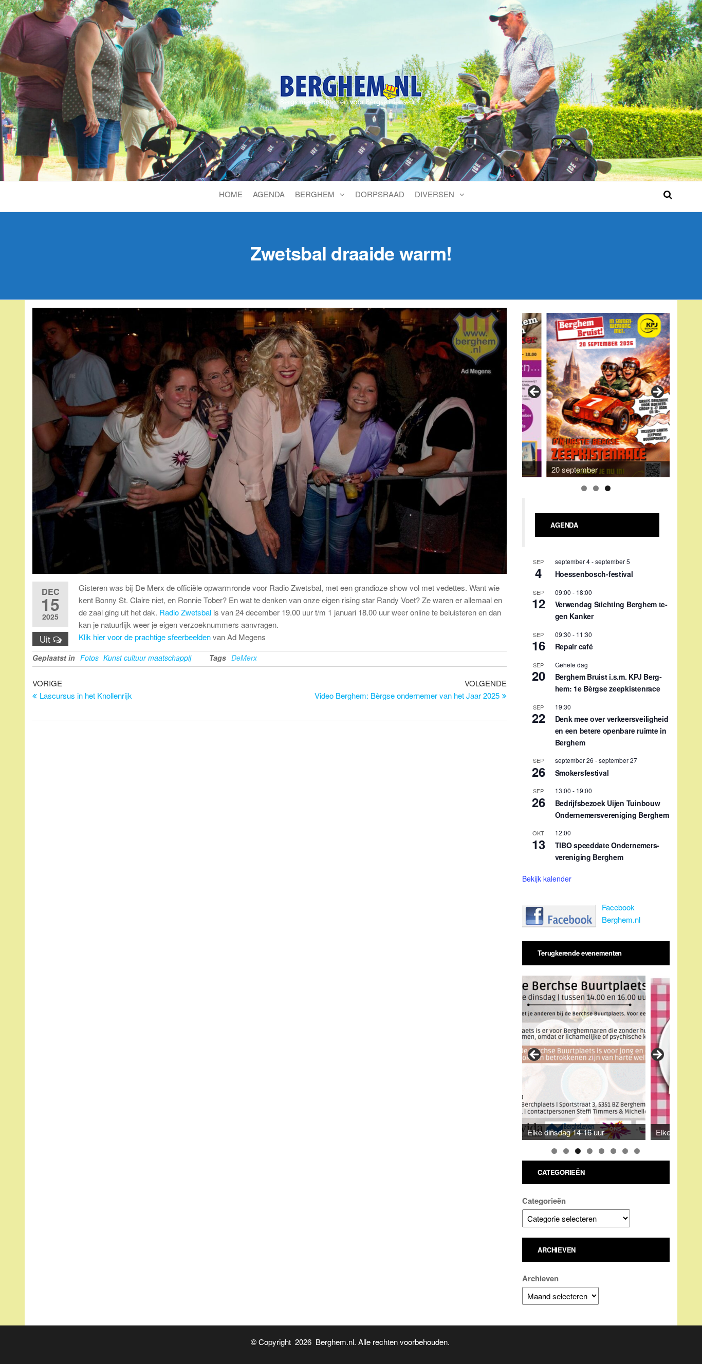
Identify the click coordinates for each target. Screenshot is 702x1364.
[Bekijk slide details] (608, 395)
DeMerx (244, 657)
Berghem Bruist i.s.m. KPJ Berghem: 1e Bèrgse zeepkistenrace (608, 682)
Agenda (269, 194)
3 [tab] (608, 488)
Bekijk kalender (546, 878)
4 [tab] (590, 1151)
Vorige (535, 392)
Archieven (540, 1278)
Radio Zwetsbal (185, 612)
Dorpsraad (379, 194)
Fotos (89, 657)
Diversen (434, 194)
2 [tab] (596, 488)
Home (231, 194)
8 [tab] (637, 1151)
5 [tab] (601, 1151)
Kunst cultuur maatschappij (147, 657)
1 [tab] (584, 488)
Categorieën (544, 1200)
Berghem (315, 194)
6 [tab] (613, 1151)
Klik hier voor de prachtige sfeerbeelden (145, 636)
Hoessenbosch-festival (594, 574)
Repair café (574, 646)
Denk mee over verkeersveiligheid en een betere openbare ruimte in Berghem (612, 730)
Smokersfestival (582, 773)
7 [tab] (625, 1151)
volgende (656, 392)
